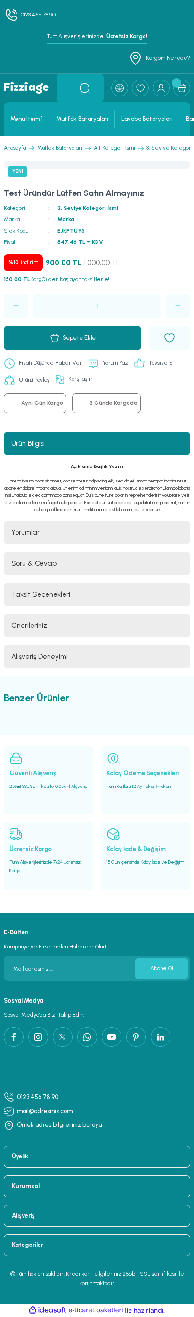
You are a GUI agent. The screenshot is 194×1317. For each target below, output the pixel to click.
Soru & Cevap (34, 563)
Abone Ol (161, 968)
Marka (65, 219)
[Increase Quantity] (178, 306)
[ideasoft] (47, 1310)
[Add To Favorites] (169, 338)
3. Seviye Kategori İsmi (87, 208)
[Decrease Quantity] (16, 306)
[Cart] (181, 88)
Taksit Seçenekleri (40, 594)
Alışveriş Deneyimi (39, 656)
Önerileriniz (29, 625)
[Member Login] (161, 88)
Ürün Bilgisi (28, 443)
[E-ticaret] (95, 1310)
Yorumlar (25, 532)
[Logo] (26, 88)
